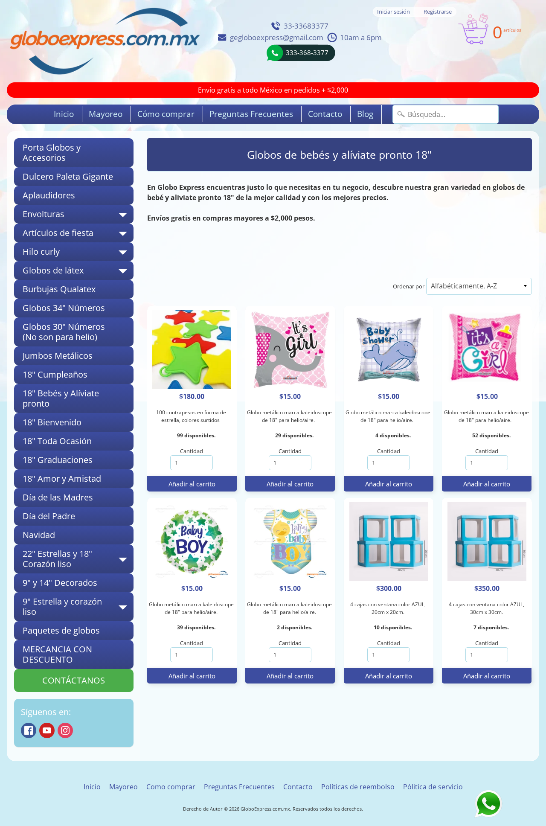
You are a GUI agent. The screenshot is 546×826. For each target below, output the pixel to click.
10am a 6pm (361, 37)
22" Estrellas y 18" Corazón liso (78, 559)
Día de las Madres (58, 497)
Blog (365, 113)
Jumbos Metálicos (58, 355)
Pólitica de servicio (433, 786)
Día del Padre (49, 516)
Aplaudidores (49, 195)
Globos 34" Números (64, 308)
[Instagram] (65, 730)
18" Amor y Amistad (62, 478)
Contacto (325, 113)
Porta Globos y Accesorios (52, 152)
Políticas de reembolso (358, 786)
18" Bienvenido (52, 422)
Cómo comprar (166, 113)
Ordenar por (408, 286)
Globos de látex (78, 272)
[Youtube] (47, 730)
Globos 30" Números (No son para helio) (64, 332)
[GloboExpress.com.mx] (105, 41)
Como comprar (170, 786)
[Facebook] (28, 730)
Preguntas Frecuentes (251, 113)
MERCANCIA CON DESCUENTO (57, 654)
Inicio (64, 113)
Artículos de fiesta (78, 234)
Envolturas (78, 216)
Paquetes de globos (61, 630)
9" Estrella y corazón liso (78, 607)
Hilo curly (78, 253)
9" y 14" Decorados (60, 582)
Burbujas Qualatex (59, 289)
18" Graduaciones (58, 459)
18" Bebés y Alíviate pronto (61, 398)
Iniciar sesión (393, 12)
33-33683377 (306, 26)
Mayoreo (105, 113)
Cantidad (191, 451)
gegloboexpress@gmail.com (276, 37)
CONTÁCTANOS (73, 680)
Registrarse (438, 12)
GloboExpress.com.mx (265, 809)
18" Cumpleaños (55, 374)
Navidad (39, 535)
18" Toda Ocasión (57, 441)
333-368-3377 (307, 52)
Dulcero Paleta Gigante (68, 176)
